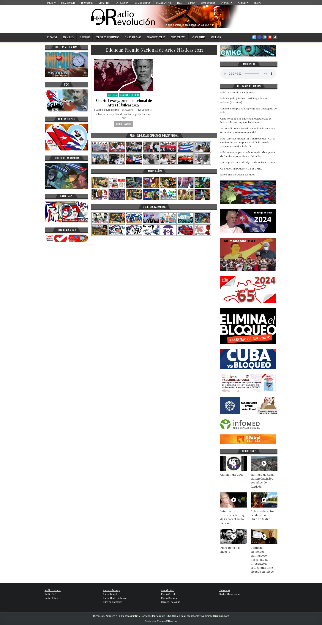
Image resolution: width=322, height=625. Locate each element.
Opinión (191, 2)
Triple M (224, 590)
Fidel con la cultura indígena (237, 92)
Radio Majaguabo (229, 594)
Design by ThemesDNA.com (161, 621)
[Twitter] (254, 37)
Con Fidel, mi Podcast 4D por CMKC (241, 168)
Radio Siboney (111, 590)
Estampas (52, 37)
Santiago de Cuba (129, 94)
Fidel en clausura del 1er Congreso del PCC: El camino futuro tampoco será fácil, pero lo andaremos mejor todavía (247, 142)
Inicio (50, 2)
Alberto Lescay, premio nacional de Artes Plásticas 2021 (123, 102)
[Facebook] (259, 37)
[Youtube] (270, 37)
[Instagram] (264, 37)
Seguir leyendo (123, 124)
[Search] (275, 37)
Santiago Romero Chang (106, 110)
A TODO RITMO (198, 37)
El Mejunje (85, 37)
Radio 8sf (50, 594)
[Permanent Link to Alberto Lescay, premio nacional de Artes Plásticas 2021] (123, 75)
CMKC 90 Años (208, 2)
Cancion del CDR (231, 474)
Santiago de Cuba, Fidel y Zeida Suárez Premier (248, 162)
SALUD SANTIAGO (133, 37)
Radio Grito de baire (115, 598)
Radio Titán (51, 598)
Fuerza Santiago (142, 2)
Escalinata (68, 37)
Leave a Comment (144, 110)
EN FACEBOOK (122, 2)
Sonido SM (167, 590)
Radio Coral (168, 594)
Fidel (179, 2)
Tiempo (257, 2)
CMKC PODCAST (178, 37)
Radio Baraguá (169, 598)
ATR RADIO (216, 37)
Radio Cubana (53, 590)
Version (242, 2)
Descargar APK (163, 2)
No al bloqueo (68, 2)
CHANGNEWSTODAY (156, 37)
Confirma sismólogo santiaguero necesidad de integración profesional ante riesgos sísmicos (262, 559)
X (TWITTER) (104, 2)
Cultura (112, 94)
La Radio (225, 2)
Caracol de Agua (170, 602)
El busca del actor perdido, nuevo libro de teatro (262, 515)
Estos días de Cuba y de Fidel (237, 174)
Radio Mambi (110, 594)
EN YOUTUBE (87, 2)
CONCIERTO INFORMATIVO (107, 37)
